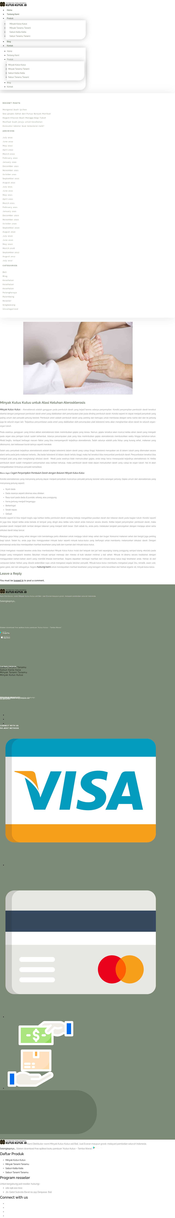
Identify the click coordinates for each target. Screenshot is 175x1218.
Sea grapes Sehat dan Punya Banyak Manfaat (27, 114)
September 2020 (11, 228)
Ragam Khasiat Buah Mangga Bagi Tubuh (24, 118)
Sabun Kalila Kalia (10, 670)
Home (9, 10)
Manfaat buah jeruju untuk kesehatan (23, 122)
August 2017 (9, 257)
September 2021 (11, 179)
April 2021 (8, 199)
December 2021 (11, 166)
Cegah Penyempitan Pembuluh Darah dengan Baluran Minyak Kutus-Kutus (47, 473)
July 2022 (8, 138)
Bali (5, 272)
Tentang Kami (13, 14)
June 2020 (8, 240)
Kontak (10, 46)
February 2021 (10, 207)
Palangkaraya (10, 293)
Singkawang (9, 305)
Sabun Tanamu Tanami (20, 36)
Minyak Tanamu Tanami (20, 28)
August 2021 (9, 183)
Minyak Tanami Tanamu (13, 672)
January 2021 (10, 211)
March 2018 (9, 248)
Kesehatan (8, 280)
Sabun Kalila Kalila (18, 32)
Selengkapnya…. (8, 601)
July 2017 (8, 261)
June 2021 (8, 191)
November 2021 (11, 170)
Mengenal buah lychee (15, 110)
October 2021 (10, 174)
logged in (18, 580)
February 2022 (10, 158)
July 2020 (8, 236)
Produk (10, 18)
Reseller (7, 301)
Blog (9, 41)
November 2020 (11, 220)
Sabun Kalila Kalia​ (14, 1168)
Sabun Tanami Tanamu (13, 667)
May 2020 (8, 244)
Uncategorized (10, 309)
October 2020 (10, 224)
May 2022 (8, 146)
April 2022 (8, 150)
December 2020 (11, 215)
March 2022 (9, 154)
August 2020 (9, 232)
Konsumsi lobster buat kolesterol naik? (23, 126)
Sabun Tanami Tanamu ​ (17, 1172)
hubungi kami (44, 567)
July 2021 (8, 187)
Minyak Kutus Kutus (18, 24)
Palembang (8, 297)
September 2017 (11, 252)
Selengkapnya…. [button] (8, 1148)
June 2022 (8, 142)
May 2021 (7, 195)
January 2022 (10, 162)
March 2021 (9, 203)
